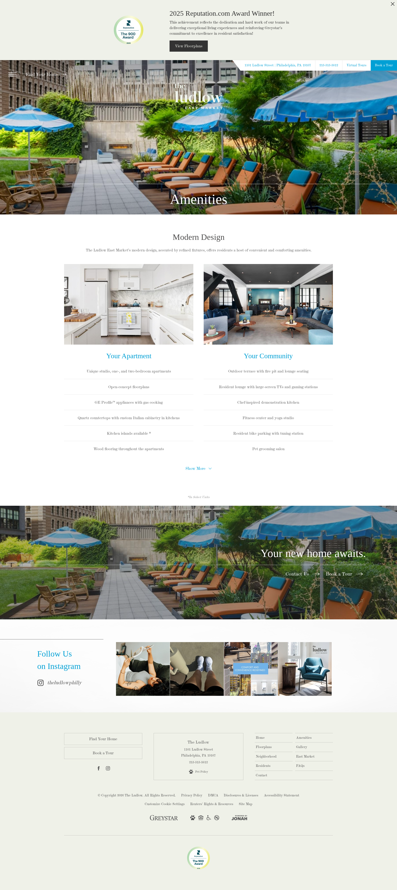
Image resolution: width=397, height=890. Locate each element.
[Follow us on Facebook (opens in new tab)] (99, 769)
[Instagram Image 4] (305, 669)
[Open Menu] (12, 74)
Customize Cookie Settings (165, 804)
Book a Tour (340, 574)
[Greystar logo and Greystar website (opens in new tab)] (164, 819)
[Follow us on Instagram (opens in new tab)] (108, 769)
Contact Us (298, 574)
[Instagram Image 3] (251, 669)
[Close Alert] (392, 5)
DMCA (213, 795)
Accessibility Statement (281, 795)
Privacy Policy (191, 795)
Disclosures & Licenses (241, 795)
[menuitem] (274, 737)
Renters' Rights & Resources (211, 804)
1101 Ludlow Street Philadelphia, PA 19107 (198, 752)
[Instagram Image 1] (143, 669)
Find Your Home (42, 74)
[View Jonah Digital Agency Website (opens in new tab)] (239, 818)
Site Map (245, 804)
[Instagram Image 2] (197, 669)
